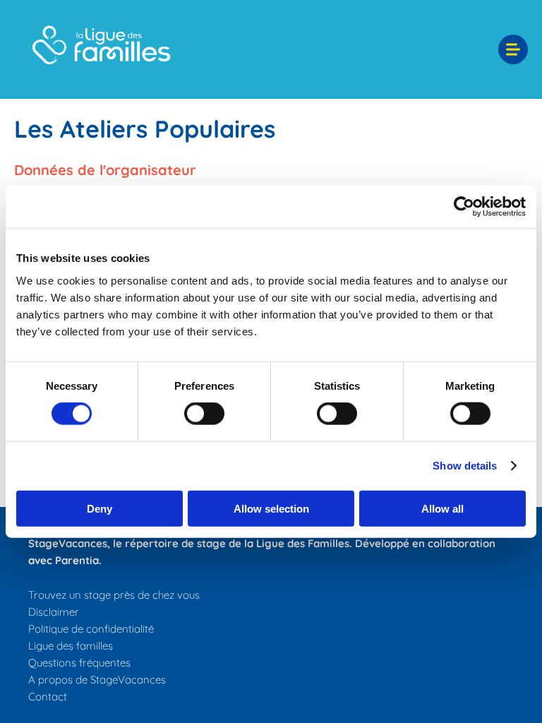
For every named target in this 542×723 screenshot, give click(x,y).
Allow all (442, 508)
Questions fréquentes (79, 662)
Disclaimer (53, 612)
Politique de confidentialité (91, 628)
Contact (47, 696)
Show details (465, 466)
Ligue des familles (70, 645)
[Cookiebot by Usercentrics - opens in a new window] (464, 206)
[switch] (204, 413)
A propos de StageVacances (97, 679)
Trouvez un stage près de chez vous (114, 595)
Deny (99, 508)
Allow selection (271, 508)
